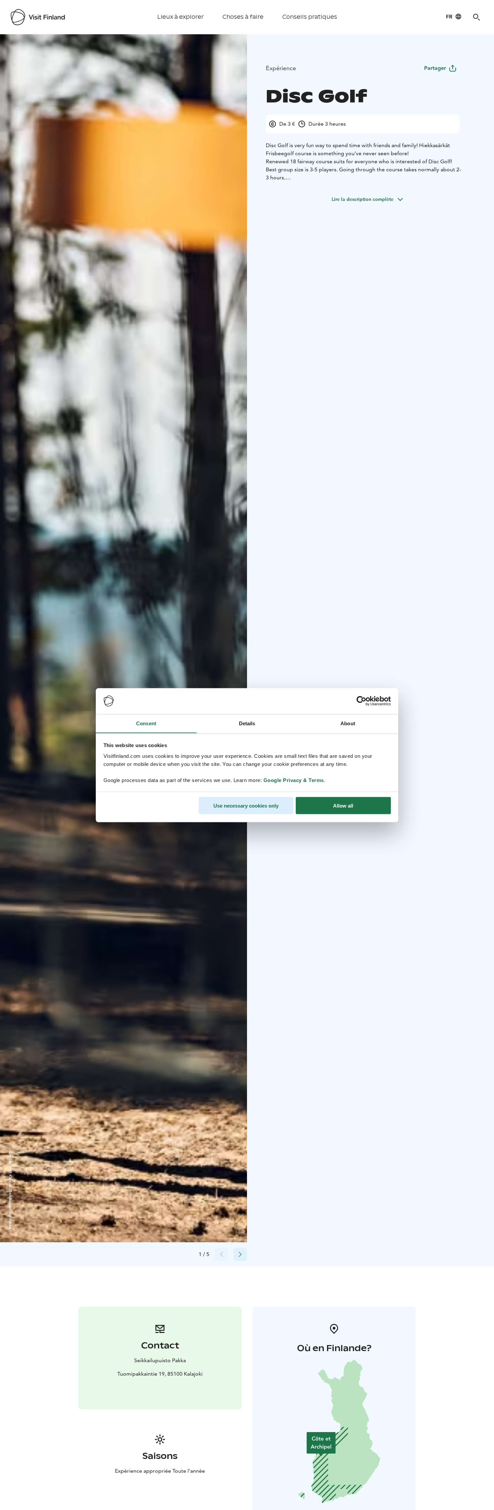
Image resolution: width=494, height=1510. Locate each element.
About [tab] (347, 723)
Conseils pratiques (309, 16)
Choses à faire (242, 16)
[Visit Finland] (38, 17)
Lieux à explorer (180, 16)
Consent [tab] (146, 723)
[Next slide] (240, 1254)
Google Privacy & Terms (293, 780)
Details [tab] (247, 723)
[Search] (476, 17)
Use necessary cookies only (246, 805)
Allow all (343, 805)
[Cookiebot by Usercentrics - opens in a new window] (361, 701)
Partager (435, 68)
